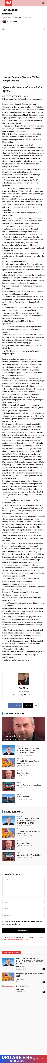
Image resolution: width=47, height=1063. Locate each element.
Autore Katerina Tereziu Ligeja (30, 785)
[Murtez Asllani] (8, 798)
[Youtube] (42, 1059)
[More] (36, 705)
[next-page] (7, 997)
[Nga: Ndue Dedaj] (23, 729)
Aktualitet (20, 746)
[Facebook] (38, 3)
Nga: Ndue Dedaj (12, 736)
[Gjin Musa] (4, 21)
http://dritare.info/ (23, 691)
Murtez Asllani (23, 797)
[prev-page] (3, 997)
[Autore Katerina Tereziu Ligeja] (8, 786)
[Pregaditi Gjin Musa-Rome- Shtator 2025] (8, 762)
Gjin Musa (13, 21)
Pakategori (7, 13)
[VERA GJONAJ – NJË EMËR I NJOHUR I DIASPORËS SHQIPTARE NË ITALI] (8, 750)
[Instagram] (34, 1059)
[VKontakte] (38, 1059)
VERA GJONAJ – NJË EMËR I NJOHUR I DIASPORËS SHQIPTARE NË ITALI (28, 750)
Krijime (19, 782)
